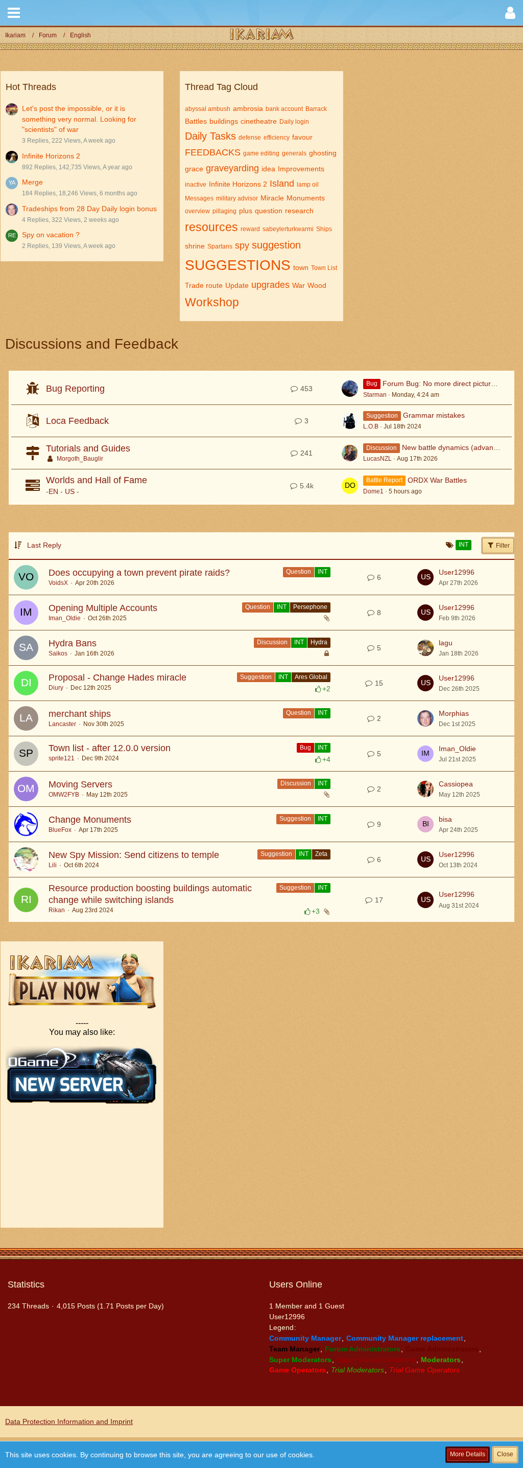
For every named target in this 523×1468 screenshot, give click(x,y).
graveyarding (232, 168)
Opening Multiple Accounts (103, 608)
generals (294, 153)
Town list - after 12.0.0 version (110, 748)
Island (282, 183)
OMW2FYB (64, 794)
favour (302, 137)
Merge (32, 182)
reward (250, 229)
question (268, 211)
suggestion (276, 245)
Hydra (319, 642)
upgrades (270, 285)
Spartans (219, 246)
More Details (467, 1454)
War (298, 285)
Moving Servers (80, 784)
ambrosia (248, 108)
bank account (284, 108)
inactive (195, 184)
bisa (445, 819)
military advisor (237, 198)
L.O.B (370, 426)
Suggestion (256, 677)
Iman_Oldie (65, 618)
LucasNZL (377, 458)
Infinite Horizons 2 (51, 156)
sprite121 (62, 758)
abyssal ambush (207, 108)
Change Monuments (90, 820)
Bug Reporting (75, 388)
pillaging (224, 211)
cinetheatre (259, 121)
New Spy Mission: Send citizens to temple (134, 855)
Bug (305, 747)
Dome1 (373, 491)
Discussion (272, 642)
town (300, 267)
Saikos (58, 653)
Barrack (316, 108)
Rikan (57, 910)
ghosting (323, 153)
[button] (13, 13)
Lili (53, 865)
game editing (261, 153)
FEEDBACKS (213, 152)
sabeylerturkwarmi (288, 229)
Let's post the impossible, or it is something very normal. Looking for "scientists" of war (79, 118)
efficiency (277, 137)
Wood (316, 285)
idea (268, 169)
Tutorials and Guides (88, 448)
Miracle (272, 198)
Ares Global (311, 677)
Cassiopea (456, 784)
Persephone (310, 607)
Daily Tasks (210, 136)
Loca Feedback (77, 421)
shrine (195, 246)
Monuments (306, 198)
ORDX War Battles (437, 480)
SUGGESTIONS (238, 265)
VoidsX (58, 582)
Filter (502, 545)
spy (242, 245)
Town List (324, 268)
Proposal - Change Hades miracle (117, 677)
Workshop (212, 302)
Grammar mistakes (434, 415)
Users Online (295, 1284)
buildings (223, 121)
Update (237, 285)
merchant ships (80, 714)
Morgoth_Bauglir (80, 458)
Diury (56, 687)
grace (194, 169)
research (299, 211)
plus (245, 211)
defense (250, 137)
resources (211, 227)
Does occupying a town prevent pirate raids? (139, 573)
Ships (324, 229)
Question (298, 571)
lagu (446, 643)
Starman (375, 394)
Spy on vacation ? (51, 235)
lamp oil (308, 184)
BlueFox (60, 829)
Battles (196, 121)
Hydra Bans (73, 643)
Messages (199, 198)
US (70, 491)
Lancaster (62, 724)
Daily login (294, 121)
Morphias (454, 713)
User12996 (456, 572)
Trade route (204, 285)
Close (505, 1454)
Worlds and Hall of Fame (96, 480)
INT (322, 571)
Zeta (321, 853)
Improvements (301, 169)
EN (53, 491)
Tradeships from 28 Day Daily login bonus (89, 209)
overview (197, 211)
